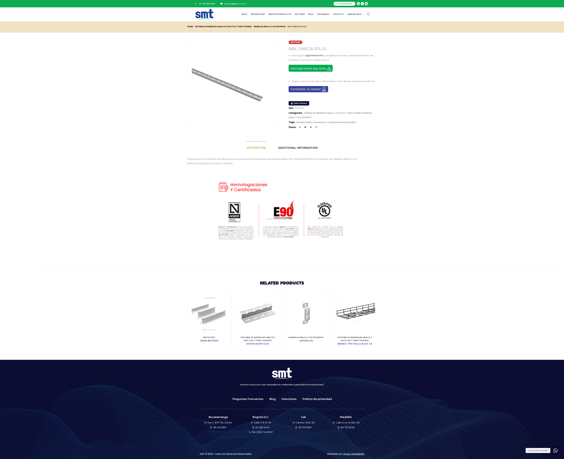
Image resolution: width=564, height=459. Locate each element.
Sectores (300, 14)
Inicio (244, 14)
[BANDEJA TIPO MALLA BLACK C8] (354, 313)
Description (256, 147)
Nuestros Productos (279, 14)
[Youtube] (366, 3)
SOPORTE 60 (306, 340)
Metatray (209, 337)
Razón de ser (258, 14)
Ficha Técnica (300, 103)
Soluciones (289, 399)
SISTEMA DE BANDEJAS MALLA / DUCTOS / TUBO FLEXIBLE (223, 26)
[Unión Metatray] (209, 313)
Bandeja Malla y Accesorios (311, 122)
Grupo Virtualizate (353, 454)
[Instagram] (362, 3)
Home (190, 26)
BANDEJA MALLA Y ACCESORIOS (270, 26)
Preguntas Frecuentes (247, 399)
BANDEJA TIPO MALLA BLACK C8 (355, 343)
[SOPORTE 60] (306, 313)
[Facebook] (358, 3)
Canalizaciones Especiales (341, 122)
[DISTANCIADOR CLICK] (257, 313)
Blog (311, 14)
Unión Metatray (209, 340)
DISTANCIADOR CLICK (257, 343)
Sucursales (323, 14)
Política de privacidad (317, 399)
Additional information (298, 147)
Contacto (338, 14)
